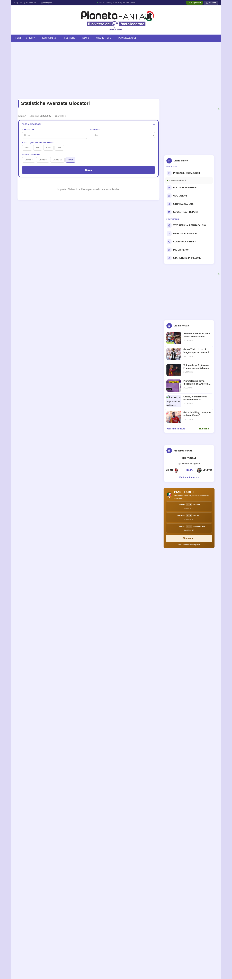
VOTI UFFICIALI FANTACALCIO (189, 225)
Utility (30, 38)
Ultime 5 (43, 160)
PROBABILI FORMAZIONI (186, 173)
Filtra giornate (31, 154)
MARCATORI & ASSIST (185, 233)
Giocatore (28, 130)
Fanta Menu (49, 38)
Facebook (31, 3)
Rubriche (69, 38)
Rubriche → (205, 428)
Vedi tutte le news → (177, 428)
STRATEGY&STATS (183, 204)
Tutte (70, 160)
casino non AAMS (177, 180)
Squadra (95, 130)
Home (18, 38)
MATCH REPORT (182, 250)
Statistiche (103, 38)
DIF (37, 148)
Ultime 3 (29, 160)
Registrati (196, 3)
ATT (59, 148)
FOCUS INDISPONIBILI (185, 187)
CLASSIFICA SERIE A (184, 241)
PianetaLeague (127, 38)
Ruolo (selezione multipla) (37, 142)
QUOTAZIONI (180, 195)
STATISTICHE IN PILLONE (187, 258)
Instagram (47, 3)
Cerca (88, 170)
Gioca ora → (189, 538)
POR (27, 148)
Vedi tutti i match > (189, 477)
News (85, 38)
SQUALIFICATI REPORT (185, 212)
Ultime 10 (57, 160)
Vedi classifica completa (189, 544)
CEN (48, 148)
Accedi (212, 3)
